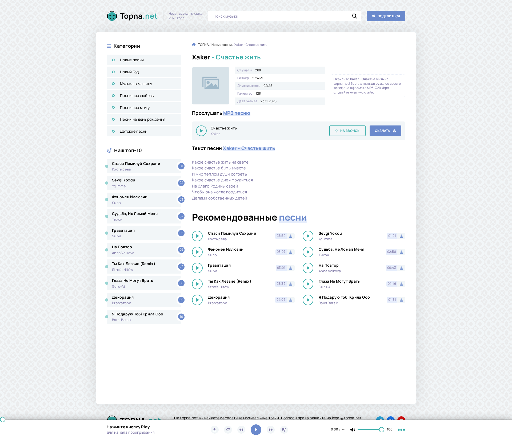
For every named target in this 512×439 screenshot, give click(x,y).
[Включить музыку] (256, 429)
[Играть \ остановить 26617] (201, 130)
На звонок (350, 130)
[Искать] (354, 16)
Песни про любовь (137, 95)
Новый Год (129, 71)
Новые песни (132, 59)
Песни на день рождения (142, 119)
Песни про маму (135, 107)
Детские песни (133, 131)
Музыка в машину (136, 83)
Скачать (382, 130)
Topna (139, 16)
